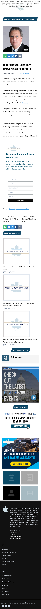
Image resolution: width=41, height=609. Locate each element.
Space (4, 558)
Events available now (8, 582)
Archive (4, 565)
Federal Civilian (6, 555)
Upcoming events (7, 575)
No (31, 6)
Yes (28, 6)
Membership (5, 591)
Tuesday (25, 103)
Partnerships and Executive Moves (19, 209)
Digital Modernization (8, 561)
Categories (5, 585)
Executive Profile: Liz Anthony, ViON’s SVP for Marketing (10, 219)
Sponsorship (5, 594)
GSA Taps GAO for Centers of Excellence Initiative (29, 219)
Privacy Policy (14, 532)
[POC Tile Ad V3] (20, 453)
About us (12, 534)
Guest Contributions (16, 536)
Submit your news (15, 538)
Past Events (5, 579)
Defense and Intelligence (9, 552)
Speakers (4, 588)
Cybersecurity (6, 549)
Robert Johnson (24, 73)
